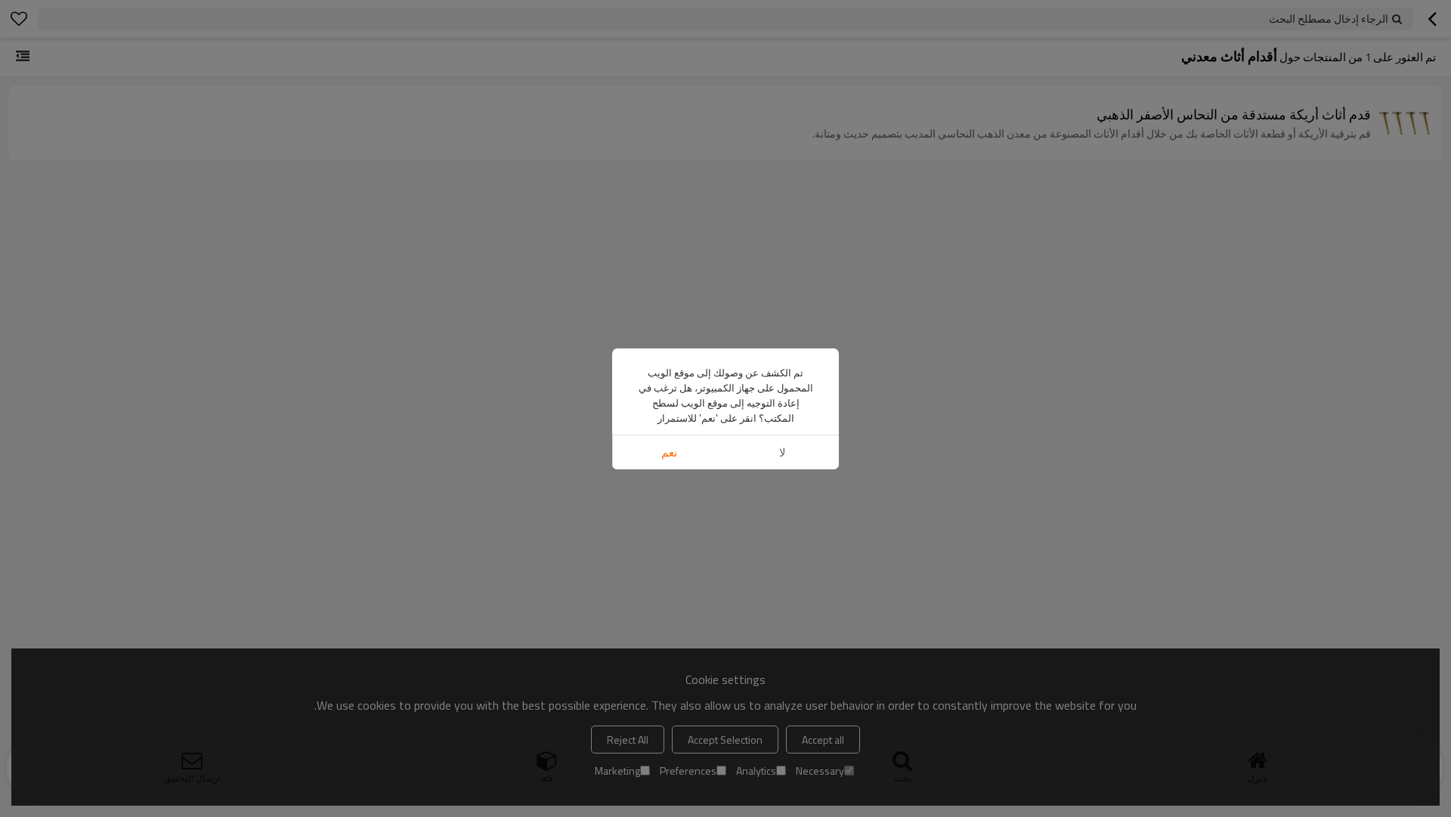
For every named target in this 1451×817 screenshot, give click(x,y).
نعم (669, 452)
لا (782, 452)
